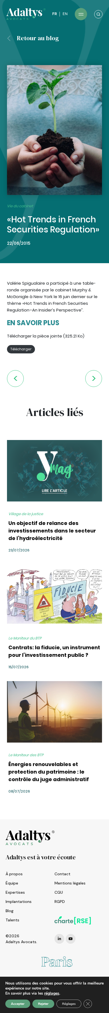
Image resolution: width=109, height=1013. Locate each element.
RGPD (59, 901)
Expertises (15, 892)
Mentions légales (70, 883)
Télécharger (21, 349)
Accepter (18, 1004)
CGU (58, 892)
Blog (9, 910)
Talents (12, 919)
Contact (62, 873)
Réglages (69, 1004)
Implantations (19, 901)
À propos (14, 873)
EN (65, 14)
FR (54, 14)
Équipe (12, 883)
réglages (51, 993)
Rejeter (43, 1004)
